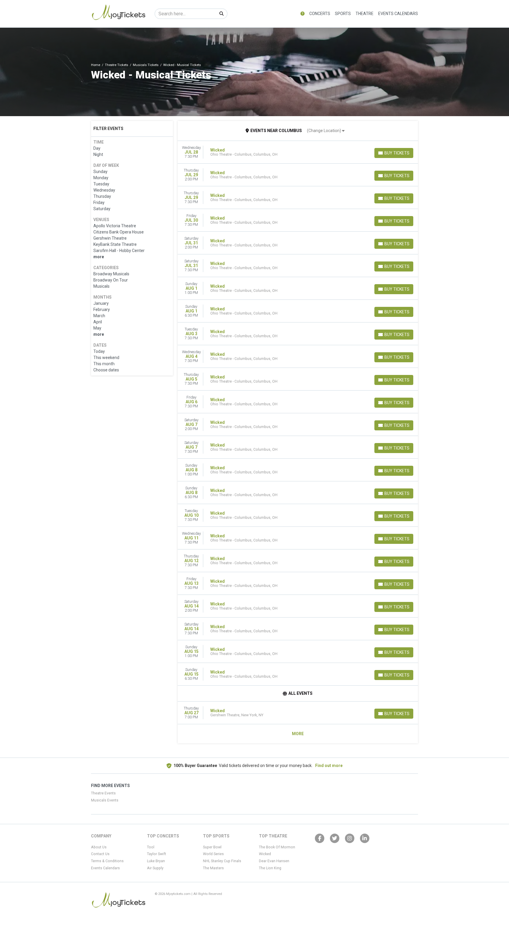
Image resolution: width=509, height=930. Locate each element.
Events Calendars (398, 13)
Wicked (265, 854)
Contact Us (100, 854)
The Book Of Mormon (277, 847)
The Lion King (270, 868)
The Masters (213, 868)
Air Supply (155, 868)
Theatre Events (103, 793)
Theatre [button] (365, 13)
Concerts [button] (319, 13)
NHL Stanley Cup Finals (222, 861)
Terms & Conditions (107, 861)
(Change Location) (324, 130)
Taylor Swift (156, 854)
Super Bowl (212, 847)
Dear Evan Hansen (274, 861)
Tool (150, 847)
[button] (302, 13)
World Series (213, 854)
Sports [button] (343, 13)
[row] (298, 152)
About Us (99, 847)
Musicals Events (104, 800)
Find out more (329, 765)
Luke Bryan (156, 861)
